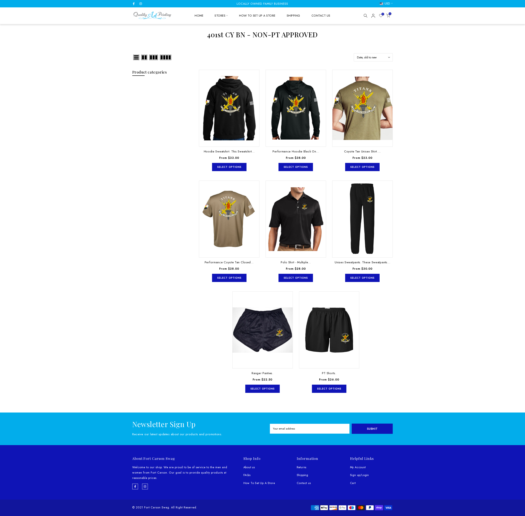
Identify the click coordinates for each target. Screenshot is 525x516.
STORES (220, 16)
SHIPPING (293, 16)
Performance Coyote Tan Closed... (229, 262)
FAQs (247, 475)
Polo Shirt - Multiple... (296, 262)
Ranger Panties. (262, 373)
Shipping (302, 475)
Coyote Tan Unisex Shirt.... (362, 151)
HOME (199, 16)
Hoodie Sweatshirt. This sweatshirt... (229, 151)
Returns (302, 467)
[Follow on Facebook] (133, 3)
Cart (353, 483)
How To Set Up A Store (259, 483)
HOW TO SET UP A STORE (257, 16)
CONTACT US (321, 16)
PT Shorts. (329, 373)
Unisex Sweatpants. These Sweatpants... (362, 262)
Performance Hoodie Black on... (296, 151)
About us (249, 467)
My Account (358, 467)
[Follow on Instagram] (140, 3)
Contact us (304, 483)
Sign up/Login (359, 475)
